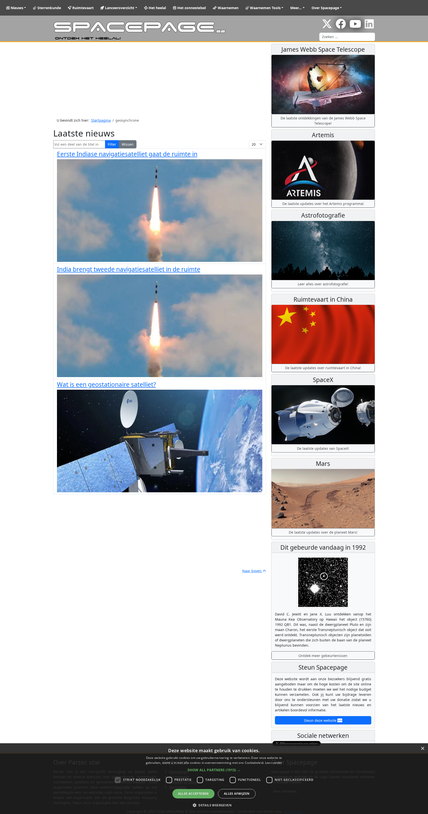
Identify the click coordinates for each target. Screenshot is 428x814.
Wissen (128, 144)
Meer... (296, 7)
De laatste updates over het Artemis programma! (323, 203)
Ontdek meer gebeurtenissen (323, 655)
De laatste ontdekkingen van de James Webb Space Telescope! (323, 121)
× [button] (422, 748)
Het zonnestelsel (191, 7)
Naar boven (252, 570)
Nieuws (16, 7)
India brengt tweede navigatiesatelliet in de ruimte (128, 269)
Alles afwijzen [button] (237, 793)
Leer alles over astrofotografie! (323, 284)
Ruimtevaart (82, 7)
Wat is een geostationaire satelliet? (106, 384)
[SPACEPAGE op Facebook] (341, 26)
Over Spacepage (325, 7)
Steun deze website (320, 720)
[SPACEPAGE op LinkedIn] (369, 26)
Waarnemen (228, 7)
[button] (214, 769)
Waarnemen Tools (265, 7)
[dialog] (214, 778)
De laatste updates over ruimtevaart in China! (323, 367)
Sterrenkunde (48, 7)
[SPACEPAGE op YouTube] (355, 26)
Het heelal (157, 7)
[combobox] (347, 37)
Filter (112, 144)
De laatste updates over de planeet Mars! (323, 532)
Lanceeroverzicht (119, 7)
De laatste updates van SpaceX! (323, 448)
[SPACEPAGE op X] (327, 26)
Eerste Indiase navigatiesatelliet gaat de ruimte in (127, 154)
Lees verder (273, 763)
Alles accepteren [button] (193, 793)
